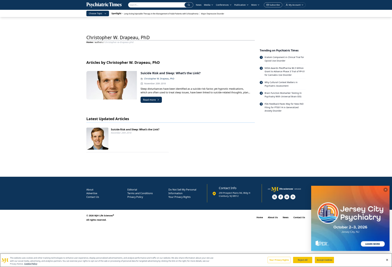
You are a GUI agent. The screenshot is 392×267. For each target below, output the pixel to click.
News (199, 4)
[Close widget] (385, 190)
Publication (240, 4)
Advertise (91, 193)
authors (99, 42)
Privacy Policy (135, 197)
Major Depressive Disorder (212, 13)
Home (89, 42)
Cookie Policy (30, 263)
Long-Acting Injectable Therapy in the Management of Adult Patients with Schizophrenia (161, 13)
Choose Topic (95, 13)
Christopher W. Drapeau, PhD (159, 78)
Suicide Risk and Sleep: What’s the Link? (135, 129)
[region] (196, 260)
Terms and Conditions (140, 193)
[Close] (387, 259)
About (89, 189)
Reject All (302, 259)
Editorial (132, 189)
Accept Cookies (324, 259)
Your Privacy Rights (179, 197)
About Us (273, 217)
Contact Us (92, 197)
